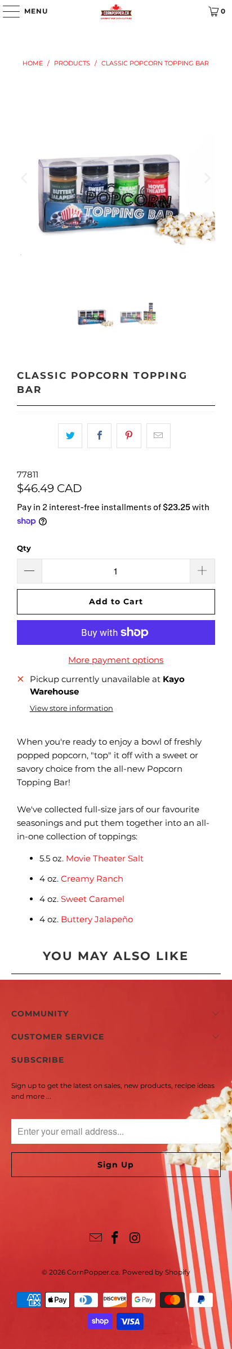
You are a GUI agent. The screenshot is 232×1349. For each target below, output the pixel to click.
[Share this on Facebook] (99, 435)
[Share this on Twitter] (70, 435)
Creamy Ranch (92, 878)
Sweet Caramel (92, 899)
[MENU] (6, 11)
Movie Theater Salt (105, 858)
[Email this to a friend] (158, 435)
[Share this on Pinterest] (129, 435)
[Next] (207, 178)
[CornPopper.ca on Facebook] (115, 1238)
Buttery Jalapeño (98, 919)
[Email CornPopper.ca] (95, 1238)
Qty (24, 547)
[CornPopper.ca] (116, 11)
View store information (71, 708)
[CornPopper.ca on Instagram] (135, 1238)
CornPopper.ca (93, 1272)
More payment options (115, 659)
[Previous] (25, 178)
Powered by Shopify (156, 1272)
